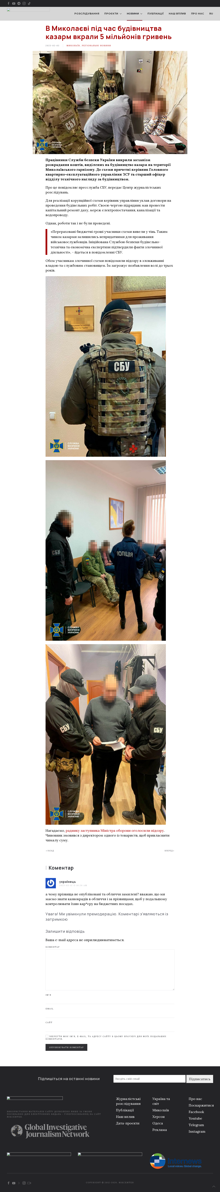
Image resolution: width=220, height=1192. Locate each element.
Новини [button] (133, 13)
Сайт (49, 1022)
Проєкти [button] (111, 13)
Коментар (53, 947)
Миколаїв (73, 45)
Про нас (197, 13)
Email (49, 1008)
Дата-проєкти (127, 1123)
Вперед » (169, 850)
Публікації (155, 13)
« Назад (50, 850)
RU (211, 13)
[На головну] (28, 14)
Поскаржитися (201, 1105)
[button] (214, 1186)
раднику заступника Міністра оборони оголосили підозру (115, 830)
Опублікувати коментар (66, 1047)
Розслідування (86, 13)
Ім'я (48, 995)
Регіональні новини (96, 45)
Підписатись (199, 1079)
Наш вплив (177, 13)
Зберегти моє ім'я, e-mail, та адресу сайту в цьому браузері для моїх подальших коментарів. (106, 1037)
